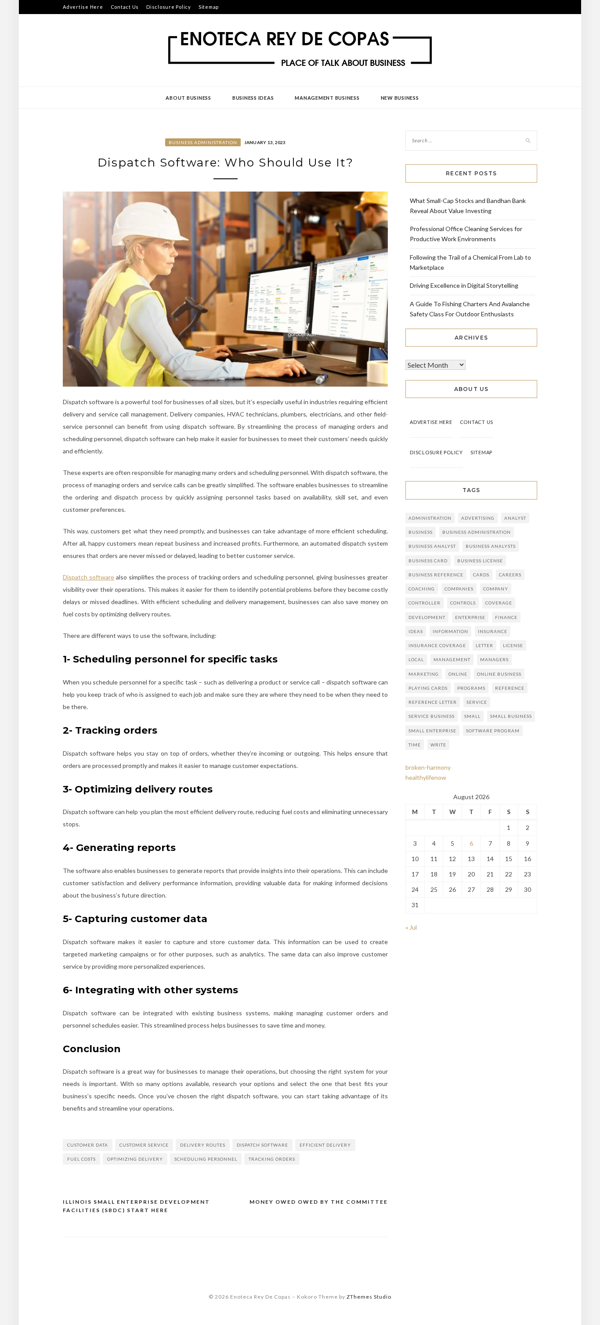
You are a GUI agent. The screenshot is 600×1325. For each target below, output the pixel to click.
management (452, 659)
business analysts (491, 546)
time (414, 744)
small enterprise (432, 730)
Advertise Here (83, 7)
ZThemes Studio (369, 1296)
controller (424, 602)
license (513, 645)
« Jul (411, 927)
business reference (435, 574)
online (457, 674)
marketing (423, 674)
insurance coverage (437, 645)
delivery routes (202, 1145)
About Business (188, 98)
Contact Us (125, 7)
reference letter (432, 702)
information (450, 631)
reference (509, 688)
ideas (415, 631)
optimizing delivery (135, 1159)
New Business (400, 98)
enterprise (470, 617)
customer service (144, 1145)
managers (494, 659)
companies (459, 588)
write (438, 744)
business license (480, 560)
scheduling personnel (205, 1159)
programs (471, 688)
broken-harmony (428, 767)
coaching (421, 588)
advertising (478, 518)
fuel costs (81, 1159)
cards (481, 574)
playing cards (428, 688)
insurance (492, 631)
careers (510, 574)
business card (428, 560)
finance (506, 617)
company (495, 588)
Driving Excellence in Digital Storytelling (464, 285)
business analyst (432, 546)
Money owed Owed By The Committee (318, 1201)
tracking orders (272, 1159)
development (426, 617)
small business (511, 716)
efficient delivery (325, 1145)
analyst (515, 518)
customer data (87, 1145)
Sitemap (209, 7)
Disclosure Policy (168, 7)
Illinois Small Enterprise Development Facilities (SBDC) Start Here (136, 1206)
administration (430, 518)
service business (431, 716)
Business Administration (203, 142)
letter (484, 645)
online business (499, 674)
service (476, 702)
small (472, 716)
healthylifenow (425, 777)
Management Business (327, 98)
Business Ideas (253, 98)
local (416, 659)
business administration (476, 532)
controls (463, 602)
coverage (498, 602)
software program (493, 730)
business (420, 532)
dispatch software (262, 1145)
